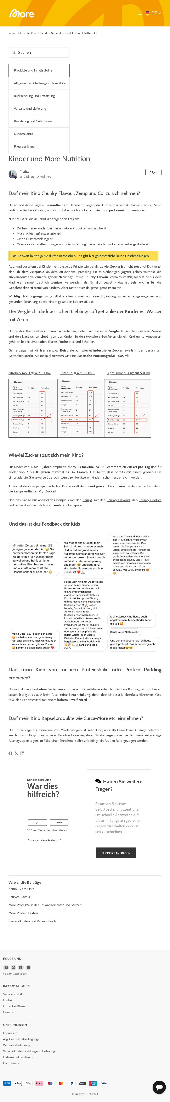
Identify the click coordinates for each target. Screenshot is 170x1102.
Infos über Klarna (14, 1006)
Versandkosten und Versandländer (33, 921)
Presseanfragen (25, 146)
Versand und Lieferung (30, 108)
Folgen (153, 172)
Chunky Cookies (150, 500)
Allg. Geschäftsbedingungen (22, 1039)
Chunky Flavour (19, 897)
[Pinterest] (13, 967)
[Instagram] (28, 967)
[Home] (21, 13)
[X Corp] (16, 753)
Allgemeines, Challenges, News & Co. (40, 83)
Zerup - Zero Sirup (21, 889)
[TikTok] (21, 967)
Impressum (10, 1033)
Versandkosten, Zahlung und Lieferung (29, 1051)
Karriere (8, 1012)
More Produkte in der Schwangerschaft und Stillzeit (45, 905)
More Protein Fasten (23, 913)
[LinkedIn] (22, 753)
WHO (77, 467)
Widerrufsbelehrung (16, 1045)
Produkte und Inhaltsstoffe (81, 33)
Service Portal (12, 994)
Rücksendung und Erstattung (34, 96)
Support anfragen (115, 853)
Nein (59, 822)
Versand (24, 973)
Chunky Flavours (118, 500)
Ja (37, 822)
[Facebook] (10, 753)
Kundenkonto (23, 134)
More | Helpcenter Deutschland (27, 33)
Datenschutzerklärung (18, 1057)
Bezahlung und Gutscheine (33, 121)
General (56, 33)
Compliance (11, 1063)
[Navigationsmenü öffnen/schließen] (141, 13)
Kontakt (8, 1000)
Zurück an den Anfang (43, 840)
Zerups (87, 500)
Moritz (24, 171)
